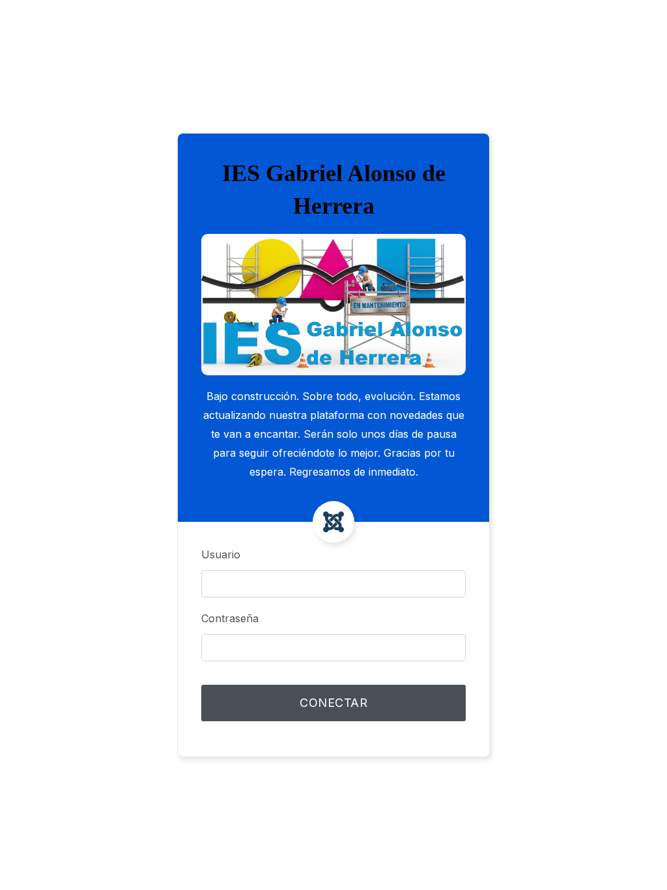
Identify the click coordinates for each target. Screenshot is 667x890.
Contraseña (230, 618)
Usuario (220, 554)
